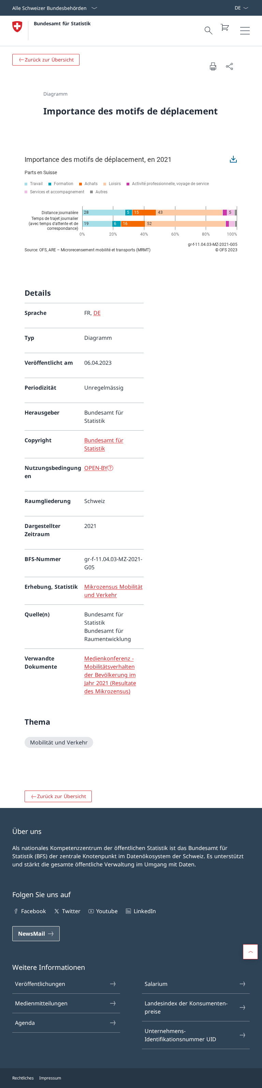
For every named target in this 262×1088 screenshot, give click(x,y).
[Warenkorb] (224, 27)
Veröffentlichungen (40, 984)
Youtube (107, 911)
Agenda (25, 1023)
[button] (250, 951)
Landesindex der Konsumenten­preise (186, 1007)
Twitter (71, 911)
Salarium (156, 984)
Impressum (50, 1078)
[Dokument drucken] (213, 66)
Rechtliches (23, 1078)
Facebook (33, 911)
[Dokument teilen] (229, 66)
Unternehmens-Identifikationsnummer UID (180, 1035)
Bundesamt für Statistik (62, 23)
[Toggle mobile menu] (245, 30)
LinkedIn (145, 911)
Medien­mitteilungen (41, 1003)
